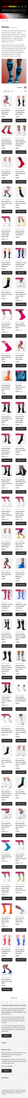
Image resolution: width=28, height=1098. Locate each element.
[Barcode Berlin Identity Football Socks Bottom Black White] (7, 656)
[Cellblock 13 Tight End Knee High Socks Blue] (21, 595)
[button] (22, 6)
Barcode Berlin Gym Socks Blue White (6, 856)
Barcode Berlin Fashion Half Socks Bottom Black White (6, 451)
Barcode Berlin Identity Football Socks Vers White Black (21, 731)
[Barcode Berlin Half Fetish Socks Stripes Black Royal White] (21, 470)
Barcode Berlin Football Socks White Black (6, 545)
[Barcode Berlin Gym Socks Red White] (7, 563)
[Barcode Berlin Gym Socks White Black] (21, 346)
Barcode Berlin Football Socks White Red (6, 173)
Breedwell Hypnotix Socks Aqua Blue (20, 387)
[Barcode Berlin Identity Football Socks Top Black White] (21, 624)
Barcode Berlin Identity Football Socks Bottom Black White (7, 668)
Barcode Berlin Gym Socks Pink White (6, 357)
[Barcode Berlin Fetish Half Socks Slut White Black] (21, 687)
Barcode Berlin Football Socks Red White (6, 951)
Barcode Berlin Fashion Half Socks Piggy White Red (6, 233)
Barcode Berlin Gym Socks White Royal (20, 920)
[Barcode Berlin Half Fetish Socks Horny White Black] (21, 814)
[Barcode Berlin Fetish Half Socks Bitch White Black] (7, 719)
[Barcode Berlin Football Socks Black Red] (7, 253)
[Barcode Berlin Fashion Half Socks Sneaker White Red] (21, 502)
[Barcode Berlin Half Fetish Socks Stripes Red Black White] (7, 130)
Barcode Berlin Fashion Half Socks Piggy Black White (20, 419)
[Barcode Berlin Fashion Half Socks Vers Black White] (7, 470)
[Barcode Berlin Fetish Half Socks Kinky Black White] (7, 407)
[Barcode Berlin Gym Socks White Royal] (21, 908)
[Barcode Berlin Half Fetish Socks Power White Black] (21, 283)
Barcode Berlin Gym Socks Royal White (7, 981)
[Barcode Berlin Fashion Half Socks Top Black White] (7, 687)
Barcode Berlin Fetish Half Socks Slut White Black (21, 699)
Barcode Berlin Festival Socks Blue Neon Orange (20, 575)
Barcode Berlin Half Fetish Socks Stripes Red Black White (7, 142)
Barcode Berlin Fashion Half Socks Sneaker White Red (20, 514)
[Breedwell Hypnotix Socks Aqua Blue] (21, 375)
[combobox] (14, 10)
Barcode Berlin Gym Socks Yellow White (20, 545)
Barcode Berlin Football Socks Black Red (6, 264)
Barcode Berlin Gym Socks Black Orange (21, 450)
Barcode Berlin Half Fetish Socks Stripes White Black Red (21, 142)
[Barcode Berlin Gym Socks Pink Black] (21, 314)
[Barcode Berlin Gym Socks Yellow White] (21, 533)
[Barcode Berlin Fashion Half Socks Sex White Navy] (7, 314)
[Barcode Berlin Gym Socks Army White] (7, 192)
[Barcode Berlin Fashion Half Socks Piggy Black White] (21, 407)
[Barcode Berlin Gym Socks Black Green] (7, 283)
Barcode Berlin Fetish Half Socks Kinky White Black (21, 668)
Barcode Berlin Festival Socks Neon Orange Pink (6, 388)
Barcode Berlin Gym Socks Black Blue (21, 793)
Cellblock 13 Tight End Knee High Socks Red (7, 606)
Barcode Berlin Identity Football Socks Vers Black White (7, 636)
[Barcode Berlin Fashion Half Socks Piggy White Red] (7, 221)
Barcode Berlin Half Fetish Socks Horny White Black (21, 826)
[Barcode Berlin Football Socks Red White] (7, 940)
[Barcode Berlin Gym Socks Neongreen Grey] (21, 877)
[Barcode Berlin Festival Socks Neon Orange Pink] (7, 375)
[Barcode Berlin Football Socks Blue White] (21, 940)
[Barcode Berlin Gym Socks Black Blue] (21, 782)
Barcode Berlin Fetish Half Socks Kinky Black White (7, 419)
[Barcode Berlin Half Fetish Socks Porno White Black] (7, 814)
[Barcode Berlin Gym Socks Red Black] (21, 162)
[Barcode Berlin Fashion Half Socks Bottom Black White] (7, 439)
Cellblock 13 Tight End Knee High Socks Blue (21, 606)
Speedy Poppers (9, 1090)
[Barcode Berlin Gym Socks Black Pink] (7, 751)
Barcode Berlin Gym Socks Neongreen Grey (21, 888)
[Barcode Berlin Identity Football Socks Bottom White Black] (7, 782)
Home (3, 20)
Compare (19, 87)
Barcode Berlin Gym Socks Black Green (7, 294)
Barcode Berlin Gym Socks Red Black (20, 173)
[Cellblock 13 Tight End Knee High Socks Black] (21, 253)
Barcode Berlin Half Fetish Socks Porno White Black (7, 826)
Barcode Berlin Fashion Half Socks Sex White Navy (7, 326)
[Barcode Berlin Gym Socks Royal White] (7, 970)
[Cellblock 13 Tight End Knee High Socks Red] (7, 595)
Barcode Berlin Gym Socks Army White (7, 203)
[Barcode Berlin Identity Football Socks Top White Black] (21, 751)
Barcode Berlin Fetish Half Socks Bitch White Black (7, 730)
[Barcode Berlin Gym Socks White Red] (7, 101)
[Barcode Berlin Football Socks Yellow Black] (21, 221)
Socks (7, 20)
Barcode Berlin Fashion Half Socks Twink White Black (6, 889)
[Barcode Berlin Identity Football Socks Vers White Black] (21, 719)
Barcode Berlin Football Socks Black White (20, 112)
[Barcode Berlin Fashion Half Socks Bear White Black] (21, 845)
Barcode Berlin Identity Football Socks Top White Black (21, 763)
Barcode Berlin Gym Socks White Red (6, 112)
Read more (6, 1035)
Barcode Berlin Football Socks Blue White (20, 951)
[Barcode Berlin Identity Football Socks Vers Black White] (7, 624)
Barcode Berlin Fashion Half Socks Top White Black (7, 514)
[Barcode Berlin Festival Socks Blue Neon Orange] (21, 563)
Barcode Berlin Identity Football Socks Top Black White (21, 636)
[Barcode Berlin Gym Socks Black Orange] (21, 439)
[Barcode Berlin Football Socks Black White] (21, 101)
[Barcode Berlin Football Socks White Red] (7, 162)
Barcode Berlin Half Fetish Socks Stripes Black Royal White (21, 482)
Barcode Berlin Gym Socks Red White (6, 574)
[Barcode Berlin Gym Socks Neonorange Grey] (7, 908)
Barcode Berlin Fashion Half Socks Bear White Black (21, 857)
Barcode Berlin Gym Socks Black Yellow (21, 203)
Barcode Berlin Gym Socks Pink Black (20, 325)
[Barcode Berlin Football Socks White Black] (7, 533)
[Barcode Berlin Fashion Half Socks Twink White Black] (7, 877)
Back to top (14, 998)
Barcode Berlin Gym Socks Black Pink (7, 762)
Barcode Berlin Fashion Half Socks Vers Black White (7, 482)
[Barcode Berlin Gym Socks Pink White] (7, 346)
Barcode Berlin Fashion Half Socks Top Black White (6, 699)
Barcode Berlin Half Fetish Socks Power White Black (21, 295)
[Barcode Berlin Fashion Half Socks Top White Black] (7, 502)
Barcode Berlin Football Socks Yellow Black (20, 233)
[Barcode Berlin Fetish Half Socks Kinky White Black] (21, 656)
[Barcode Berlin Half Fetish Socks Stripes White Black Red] (21, 130)
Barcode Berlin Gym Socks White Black (20, 357)
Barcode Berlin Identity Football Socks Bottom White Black (7, 794)
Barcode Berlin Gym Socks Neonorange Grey (6, 920)
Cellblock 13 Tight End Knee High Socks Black (21, 264)
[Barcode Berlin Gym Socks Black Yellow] (21, 192)
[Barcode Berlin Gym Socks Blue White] (7, 845)
